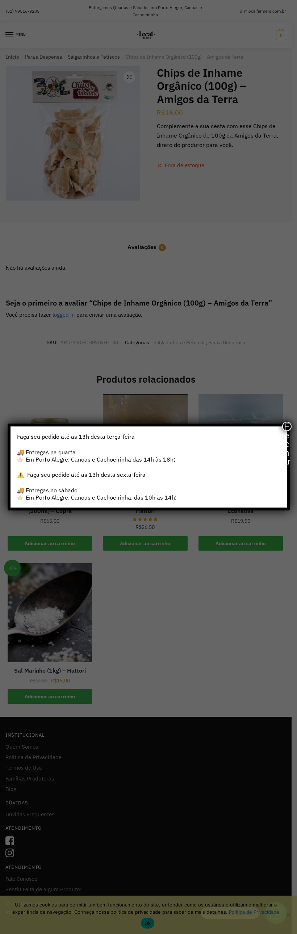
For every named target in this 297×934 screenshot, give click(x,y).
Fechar (286, 426)
